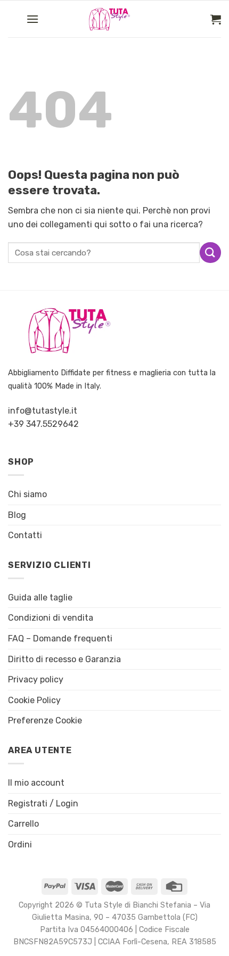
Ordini (20, 844)
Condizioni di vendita (50, 618)
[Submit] (210, 252)
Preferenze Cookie (45, 720)
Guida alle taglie (40, 597)
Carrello (23, 824)
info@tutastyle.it (42, 411)
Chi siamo (27, 494)
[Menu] (32, 19)
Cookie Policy (34, 700)
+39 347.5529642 (43, 424)
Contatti (25, 535)
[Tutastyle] (119, 19)
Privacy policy (35, 679)
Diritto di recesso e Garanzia (64, 659)
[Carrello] (215, 19)
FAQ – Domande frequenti (60, 638)
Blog (17, 515)
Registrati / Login (43, 803)
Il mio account (36, 783)
